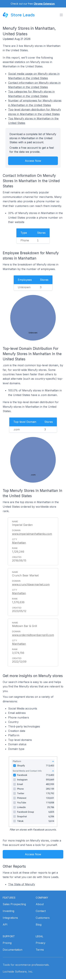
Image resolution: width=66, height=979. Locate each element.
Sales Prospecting (14, 904)
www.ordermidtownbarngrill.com (33, 635)
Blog (38, 924)
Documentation (12, 949)
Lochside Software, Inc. (18, 971)
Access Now (33, 160)
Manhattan (19, 542)
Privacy (40, 943)
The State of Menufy (21, 884)
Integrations (10, 917)
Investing (8, 911)
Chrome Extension (44, 3)
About (40, 904)
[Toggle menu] (61, 15)
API (5, 924)
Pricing (7, 943)
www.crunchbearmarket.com (31, 584)
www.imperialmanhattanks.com (32, 533)
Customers (43, 917)
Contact (41, 911)
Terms (40, 949)
